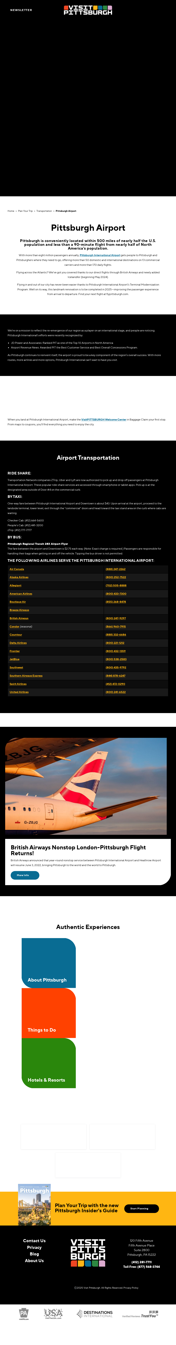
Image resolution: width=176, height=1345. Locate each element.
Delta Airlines (18, 642)
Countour (16, 634)
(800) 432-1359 (116, 651)
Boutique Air (18, 601)
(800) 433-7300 (116, 593)
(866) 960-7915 (116, 626)
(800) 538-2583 (116, 659)
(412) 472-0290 (115, 684)
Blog (34, 1254)
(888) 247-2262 (115, 569)
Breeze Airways (19, 610)
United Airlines (19, 692)
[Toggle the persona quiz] (42, 10)
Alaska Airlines (19, 577)
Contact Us (34, 1240)
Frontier (15, 651)
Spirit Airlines (18, 684)
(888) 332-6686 (116, 634)
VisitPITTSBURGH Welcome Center (103, 419)
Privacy (34, 1247)
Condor (14, 626)
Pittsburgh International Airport (100, 255)
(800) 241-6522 (116, 692)
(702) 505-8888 (116, 585)
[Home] (88, 10)
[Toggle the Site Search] (158, 10)
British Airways (19, 618)
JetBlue (14, 659)
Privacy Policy (130, 1287)
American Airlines (21, 593)
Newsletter (21, 10)
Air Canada (17, 569)
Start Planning (139, 1208)
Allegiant (15, 585)
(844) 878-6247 (115, 675)
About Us (34, 1260)
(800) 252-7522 (116, 577)
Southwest (16, 667)
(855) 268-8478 (116, 601)
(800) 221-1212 (115, 642)
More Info (23, 875)
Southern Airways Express (26, 675)
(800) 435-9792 (116, 667)
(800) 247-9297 (116, 618)
